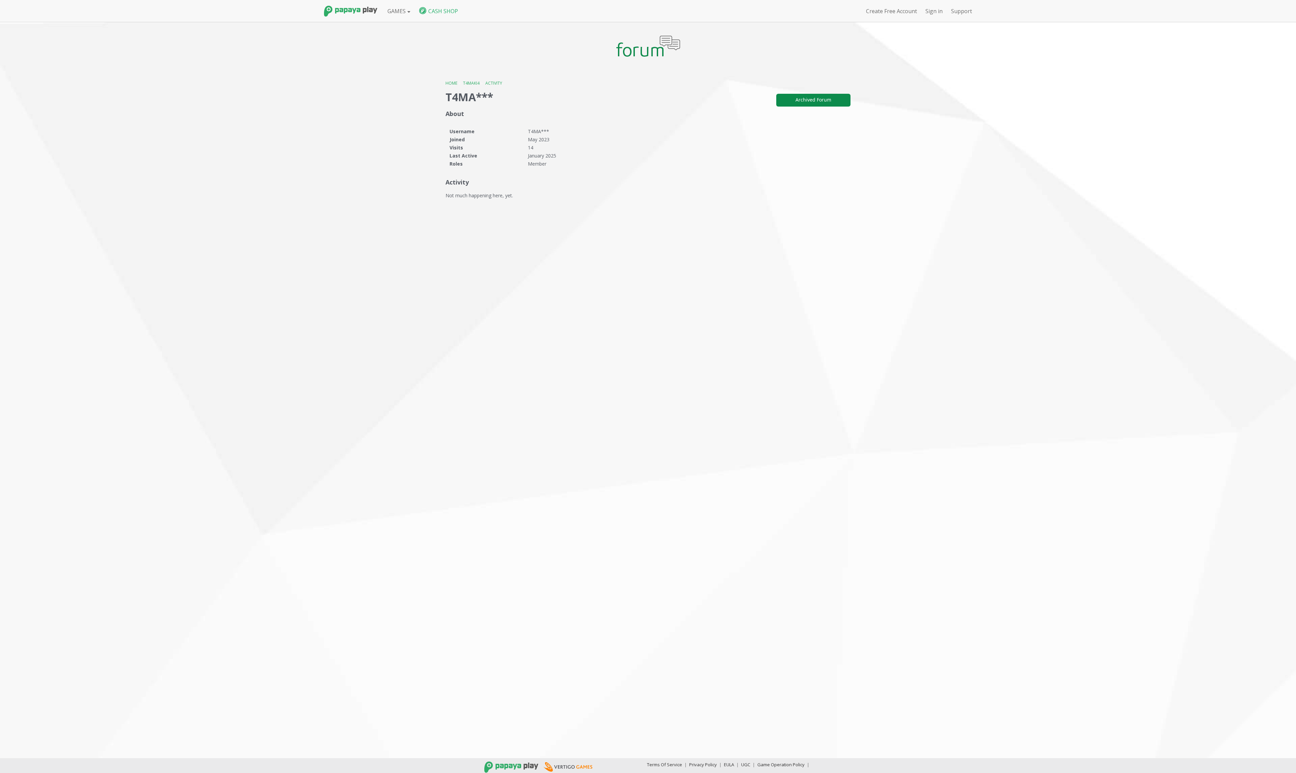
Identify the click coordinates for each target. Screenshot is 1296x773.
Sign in (934, 11)
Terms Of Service (664, 765)
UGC (745, 765)
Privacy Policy (703, 765)
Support (961, 11)
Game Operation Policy (781, 765)
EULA (729, 765)
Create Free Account (891, 11)
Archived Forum (813, 99)
